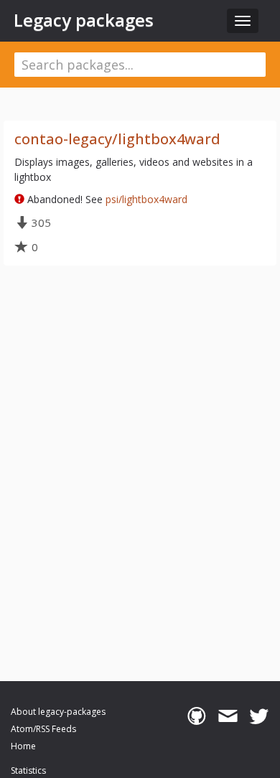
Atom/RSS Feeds (43, 729)
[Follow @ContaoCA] (258, 716)
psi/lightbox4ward (146, 199)
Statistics (28, 770)
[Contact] (228, 716)
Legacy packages (84, 20)
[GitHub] (196, 716)
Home (23, 746)
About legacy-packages (58, 712)
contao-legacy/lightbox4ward (117, 139)
